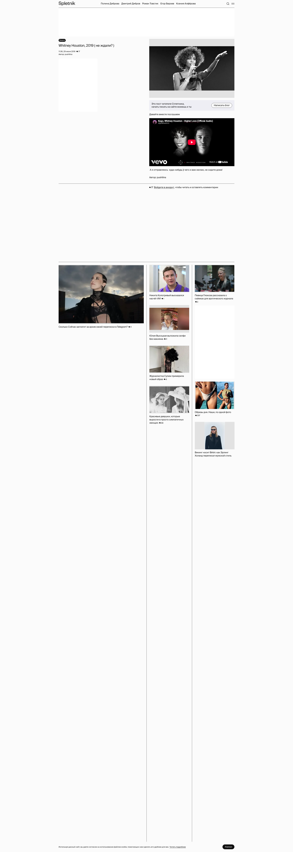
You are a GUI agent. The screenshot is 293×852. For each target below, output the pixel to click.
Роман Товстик (150, 3)
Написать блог (222, 105)
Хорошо (228, 847)
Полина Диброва (110, 3)
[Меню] (232, 3)
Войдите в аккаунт (164, 187)
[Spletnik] (67, 3)
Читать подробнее (178, 847)
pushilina (161, 177)
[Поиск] (227, 3)
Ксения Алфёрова (186, 3)
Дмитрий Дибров (130, 3)
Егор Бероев (167, 3)
